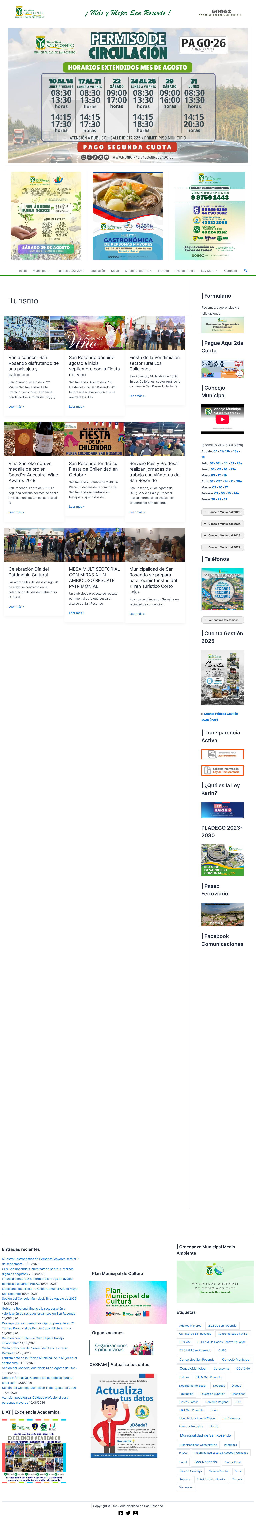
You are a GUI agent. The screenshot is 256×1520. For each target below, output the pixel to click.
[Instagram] (135, 1513)
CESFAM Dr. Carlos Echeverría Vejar (221, 1342)
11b (227, 451)
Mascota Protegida (191, 1426)
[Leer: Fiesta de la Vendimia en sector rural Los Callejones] (155, 333)
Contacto (230, 271)
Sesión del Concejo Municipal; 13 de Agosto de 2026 (39, 1368)
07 (212, 481)
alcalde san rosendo (222, 1325)
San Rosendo (206, 1462)
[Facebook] (120, 1513)
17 (226, 487)
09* (219, 481)
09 (219, 469)
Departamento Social (192, 1385)
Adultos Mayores (190, 1325)
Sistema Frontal (218, 1471)
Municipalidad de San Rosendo (205, 1435)
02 (213, 469)
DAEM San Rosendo (208, 1377)
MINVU (213, 1426)
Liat (238, 1402)
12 (219, 475)
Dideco (236, 1385)
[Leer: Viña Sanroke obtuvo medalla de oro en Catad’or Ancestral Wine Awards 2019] (34, 439)
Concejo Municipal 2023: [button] (224, 535)
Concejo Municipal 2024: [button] (224, 523)
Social (238, 1471)
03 (214, 487)
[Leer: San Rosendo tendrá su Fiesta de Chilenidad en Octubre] (94, 439)
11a (222, 451)
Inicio (23, 271)
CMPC (222, 1350)
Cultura (184, 1377)
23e (233, 469)
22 (219, 499)
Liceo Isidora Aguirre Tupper (197, 1418)
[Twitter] (128, 1513)
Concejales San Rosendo (197, 1359)
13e (235, 451)
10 (220, 487)
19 (225, 475)
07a (212, 463)
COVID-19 (243, 1368)
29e (239, 481)
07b (219, 463)
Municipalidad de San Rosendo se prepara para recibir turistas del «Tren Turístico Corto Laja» (153, 580)
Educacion (186, 1393)
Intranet (163, 271)
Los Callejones (232, 1418)
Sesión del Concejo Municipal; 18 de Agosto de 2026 (39, 1298)
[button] (48, 271)
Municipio (40, 271)
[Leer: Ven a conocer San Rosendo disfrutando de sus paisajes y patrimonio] (34, 333)
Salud (115, 271)
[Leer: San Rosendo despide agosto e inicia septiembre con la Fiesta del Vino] (94, 333)
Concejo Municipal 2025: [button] (224, 512)
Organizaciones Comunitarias (198, 1444)
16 (226, 469)
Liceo (213, 1410)
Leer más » (16, 406)
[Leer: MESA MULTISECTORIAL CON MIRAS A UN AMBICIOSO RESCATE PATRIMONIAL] (94, 544)
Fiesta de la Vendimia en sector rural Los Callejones (154, 363)
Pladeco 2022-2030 (70, 271)
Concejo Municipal (236, 1359)
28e (239, 463)
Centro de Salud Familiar (233, 1333)
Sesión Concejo (191, 1471)
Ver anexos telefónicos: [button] (223, 620)
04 (215, 451)
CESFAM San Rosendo (195, 1350)
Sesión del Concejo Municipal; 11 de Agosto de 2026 (39, 1388)
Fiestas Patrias (188, 1402)
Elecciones (238, 1393)
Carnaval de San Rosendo (195, 1333)
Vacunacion (186, 1487)
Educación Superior (212, 1393)
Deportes (219, 1385)
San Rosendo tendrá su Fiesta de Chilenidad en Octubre (93, 469)
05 (213, 475)
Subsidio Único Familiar (211, 1479)
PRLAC (183, 1452)
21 (232, 463)
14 (226, 463)
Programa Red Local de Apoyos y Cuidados (221, 1452)
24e (236, 493)
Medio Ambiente (136, 271)
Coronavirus (221, 1368)
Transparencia (185, 271)
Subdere (184, 1479)
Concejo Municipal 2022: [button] (224, 547)
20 (213, 499)
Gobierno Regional (217, 1402)
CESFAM (184, 1342)
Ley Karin (207, 271)
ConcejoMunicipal (193, 1368)
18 (203, 457)
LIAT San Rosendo (191, 1410)
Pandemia (230, 1444)
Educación (97, 271)
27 (225, 499)
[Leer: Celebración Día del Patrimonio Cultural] (34, 544)
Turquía (237, 1479)
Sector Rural (233, 1462)
